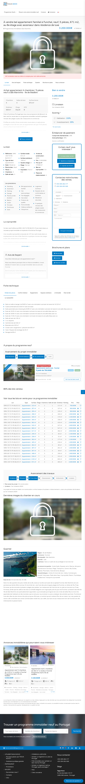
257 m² (34, 408)
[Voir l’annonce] (25, 692)
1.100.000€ (72, 417)
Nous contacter (60, 82)
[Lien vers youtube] (80, 748)
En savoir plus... (57, 127)
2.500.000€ (72, 428)
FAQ (33, 770)
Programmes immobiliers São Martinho (17, 29)
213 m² (34, 405)
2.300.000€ (72, 422)
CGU (7, 778)
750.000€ (73, 405)
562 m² (34, 422)
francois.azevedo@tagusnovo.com (14, 748)
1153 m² (34, 459)
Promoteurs (10, 767)
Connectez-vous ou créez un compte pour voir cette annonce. (26, 76)
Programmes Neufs (9, 12)
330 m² (34, 417)
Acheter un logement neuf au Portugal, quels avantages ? (41, 766)
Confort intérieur (22, 293)
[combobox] (55, 215)
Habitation (59, 198)
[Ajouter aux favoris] (80, 405)
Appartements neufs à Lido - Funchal (47, 368)
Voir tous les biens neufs (72, 379)
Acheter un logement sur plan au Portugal (42, 757)
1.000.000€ (72, 414)
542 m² (34, 425)
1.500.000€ (72, 456)
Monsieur (57, 202)
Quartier (37, 82)
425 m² (34, 442)
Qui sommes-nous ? (12, 772)
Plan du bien (58, 253)
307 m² (34, 451)
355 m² (34, 420)
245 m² (34, 434)
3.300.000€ (72, 459)
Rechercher (77, 731)
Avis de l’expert (16, 82)
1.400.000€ (72, 453)
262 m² (34, 445)
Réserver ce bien (60, 262)
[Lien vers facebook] (68, 748)
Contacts (43, 12)
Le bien (7, 82)
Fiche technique (27, 82)
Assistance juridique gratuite (15, 761)
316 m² (34, 456)
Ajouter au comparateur (67, 161)
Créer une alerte (37, 772)
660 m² (34, 428)
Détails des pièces (10, 293)
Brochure (58, 258)
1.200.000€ (72, 420)
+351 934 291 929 (62, 186)
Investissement (68, 195)
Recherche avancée (39, 736)
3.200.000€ (72, 462)
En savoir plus (72, 237)
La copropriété (9, 298)
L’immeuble (57, 293)
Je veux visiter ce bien (67, 156)
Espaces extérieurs (46, 293)
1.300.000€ (72, 451)
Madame (65, 202)
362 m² (34, 439)
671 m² (34, 462)
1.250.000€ (72, 448)
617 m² (34, 431)
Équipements (34, 293)
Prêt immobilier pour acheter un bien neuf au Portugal (42, 762)
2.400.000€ (72, 425)
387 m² (34, 448)
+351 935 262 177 (62, 184)
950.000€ (73, 408)
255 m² (34, 411)
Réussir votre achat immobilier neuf (29, 12)
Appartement (26, 405)
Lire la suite (25, 132)
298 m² (34, 414)
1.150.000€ (72, 439)
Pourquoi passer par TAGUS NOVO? (15, 757)
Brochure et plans (48, 82)
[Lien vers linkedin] (72, 748)
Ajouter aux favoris (67, 165)
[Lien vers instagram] (76, 748)
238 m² (34, 436)
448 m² (34, 453)
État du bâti (67, 293)
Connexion (52, 12)
